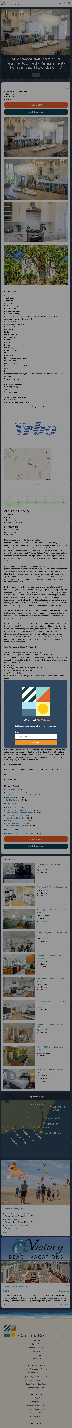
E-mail (17, 732)
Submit (36, 742)
